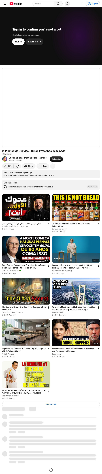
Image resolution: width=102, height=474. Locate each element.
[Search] (58, 3)
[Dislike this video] (17, 166)
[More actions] (52, 166)
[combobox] (44, 3)
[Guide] (4, 3)
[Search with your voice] (67, 3)
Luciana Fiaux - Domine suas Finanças (28, 158)
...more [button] (50, 175)
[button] (51, 185)
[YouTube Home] (15, 3)
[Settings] (82, 3)
